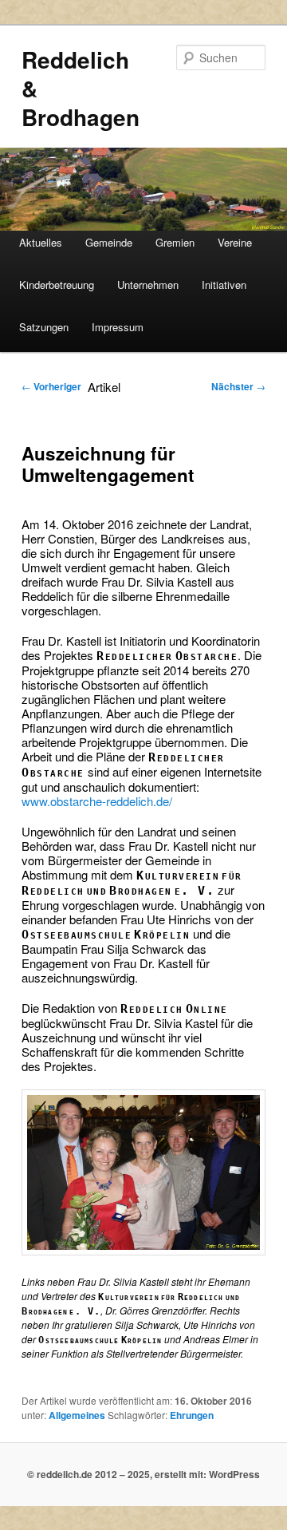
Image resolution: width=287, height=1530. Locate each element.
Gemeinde (108, 242)
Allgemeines (77, 1415)
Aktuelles (40, 242)
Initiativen (224, 284)
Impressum (118, 326)
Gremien (175, 242)
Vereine (235, 242)
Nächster (238, 386)
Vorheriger (51, 386)
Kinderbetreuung (56, 284)
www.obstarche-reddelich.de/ (97, 801)
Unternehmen (148, 284)
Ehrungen (192, 1415)
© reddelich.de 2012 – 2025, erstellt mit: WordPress (143, 1474)
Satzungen (44, 326)
